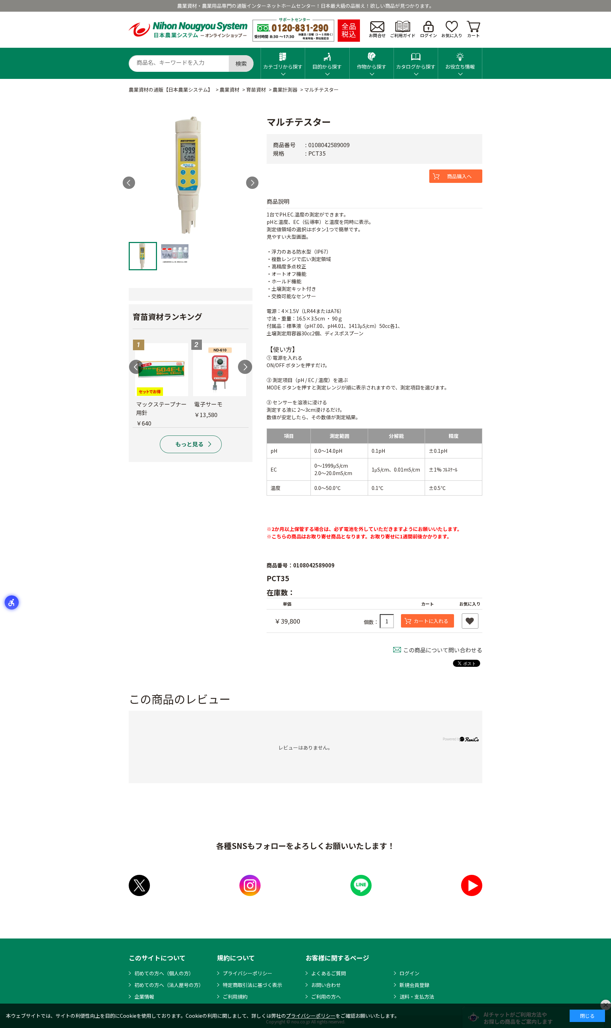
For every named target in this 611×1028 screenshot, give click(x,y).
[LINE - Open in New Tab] (361, 885)
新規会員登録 (414, 984)
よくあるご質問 (328, 973)
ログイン (428, 35)
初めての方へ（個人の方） (164, 973)
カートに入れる (431, 620)
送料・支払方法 (417, 996)
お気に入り (451, 35)
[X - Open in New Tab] (139, 885)
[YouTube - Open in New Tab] (471, 885)
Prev (129, 183)
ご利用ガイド (402, 35)
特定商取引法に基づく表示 (252, 984)
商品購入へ (459, 176)
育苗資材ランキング (167, 316)
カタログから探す (416, 66)
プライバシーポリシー (247, 973)
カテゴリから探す (283, 66)
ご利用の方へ (326, 996)
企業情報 (144, 996)
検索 (241, 63)
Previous (136, 367)
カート (473, 35)
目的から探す (327, 66)
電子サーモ (208, 404)
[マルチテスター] (190, 176)
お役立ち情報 (460, 66)
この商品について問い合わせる (442, 650)
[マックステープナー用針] (161, 369)
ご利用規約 (235, 996)
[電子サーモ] (219, 369)
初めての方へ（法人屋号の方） (169, 984)
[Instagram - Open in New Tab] (250, 885)
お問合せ (377, 35)
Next (252, 183)
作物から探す (371, 66)
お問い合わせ (326, 984)
